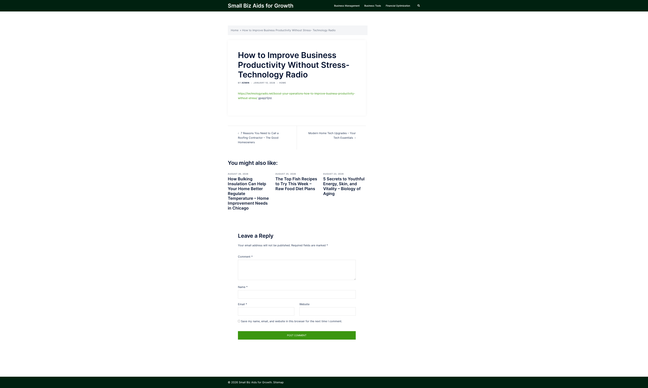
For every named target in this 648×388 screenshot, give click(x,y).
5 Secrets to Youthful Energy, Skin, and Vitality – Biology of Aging (343, 186)
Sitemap (278, 382)
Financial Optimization (398, 5)
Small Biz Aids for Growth (260, 5)
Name (243, 287)
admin (245, 82)
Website (304, 304)
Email (242, 304)
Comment (245, 256)
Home (234, 30)
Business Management (347, 5)
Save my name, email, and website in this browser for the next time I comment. (291, 321)
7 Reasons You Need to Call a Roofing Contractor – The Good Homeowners (258, 137)
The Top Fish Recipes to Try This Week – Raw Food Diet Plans (296, 183)
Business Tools (372, 5)
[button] (418, 5)
